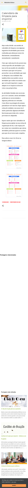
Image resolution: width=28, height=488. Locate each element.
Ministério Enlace (9, 2)
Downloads (5, 202)
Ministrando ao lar (15, 202)
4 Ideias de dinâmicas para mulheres (10, 466)
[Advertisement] (14, 237)
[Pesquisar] (26, 2)
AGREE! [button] (14, 485)
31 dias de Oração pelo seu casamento (11, 408)
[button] (3, 24)
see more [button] (13, 482)
